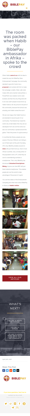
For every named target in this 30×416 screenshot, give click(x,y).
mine (4, 149)
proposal (5, 87)
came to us (13, 75)
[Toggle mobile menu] (27, 8)
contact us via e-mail (15, 395)
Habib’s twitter (14, 185)
